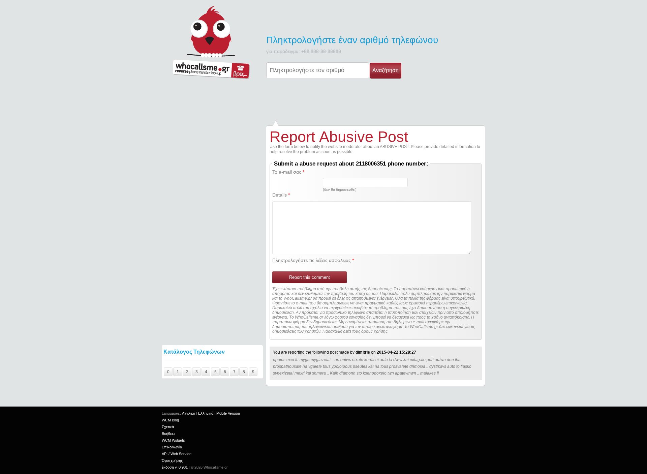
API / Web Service (176, 454)
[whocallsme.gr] (211, 42)
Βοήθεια (168, 434)
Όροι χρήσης (172, 460)
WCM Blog (170, 420)
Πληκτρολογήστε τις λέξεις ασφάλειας (313, 260)
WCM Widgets (173, 440)
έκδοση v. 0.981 (175, 467)
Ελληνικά (205, 413)
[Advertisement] (323, 100)
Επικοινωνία (172, 447)
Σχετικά (168, 427)
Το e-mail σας (288, 172)
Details (281, 195)
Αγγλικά (188, 413)
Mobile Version (228, 413)
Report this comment (309, 277)
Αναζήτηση (385, 70)
